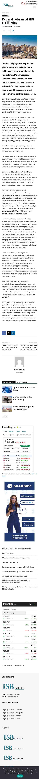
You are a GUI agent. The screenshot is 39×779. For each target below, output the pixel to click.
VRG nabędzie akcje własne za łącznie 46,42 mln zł (15, 576)
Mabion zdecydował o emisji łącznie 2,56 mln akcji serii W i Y (18, 571)
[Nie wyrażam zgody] (37, 773)
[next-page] (6, 416)
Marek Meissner (8, 26)
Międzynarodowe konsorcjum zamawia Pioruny (22, 398)
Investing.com (19, 665)
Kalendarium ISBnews (7, 553)
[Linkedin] (13, 31)
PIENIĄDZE (7, 15)
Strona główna (5, 12)
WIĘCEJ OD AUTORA (22, 382)
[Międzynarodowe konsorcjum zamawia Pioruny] (7, 399)
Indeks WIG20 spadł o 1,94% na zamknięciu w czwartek (16, 548)
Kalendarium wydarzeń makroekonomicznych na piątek (16, 558)
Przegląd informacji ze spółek (10, 562)
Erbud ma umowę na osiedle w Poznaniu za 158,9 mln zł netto (18, 567)
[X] (9, 31)
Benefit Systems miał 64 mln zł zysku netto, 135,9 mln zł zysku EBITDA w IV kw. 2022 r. (28, 347)
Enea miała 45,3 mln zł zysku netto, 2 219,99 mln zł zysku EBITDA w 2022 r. (10, 347)
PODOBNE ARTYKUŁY (8, 382)
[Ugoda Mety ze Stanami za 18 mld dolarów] (7, 389)
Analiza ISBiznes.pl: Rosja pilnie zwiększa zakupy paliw (23, 407)
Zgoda (20, 776)
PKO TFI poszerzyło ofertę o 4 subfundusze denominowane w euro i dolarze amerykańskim (19, 588)
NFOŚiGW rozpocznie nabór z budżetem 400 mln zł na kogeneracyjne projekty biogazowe (16, 581)
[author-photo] (19, 366)
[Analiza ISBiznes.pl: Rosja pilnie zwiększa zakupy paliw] (7, 409)
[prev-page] (3, 416)
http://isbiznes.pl (19, 372)
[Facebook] (4, 31)
